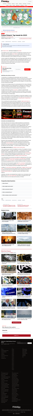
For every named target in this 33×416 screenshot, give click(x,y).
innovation (3, 41)
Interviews (9, 3)
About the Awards (24, 349)
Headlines (22, 5)
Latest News (2, 354)
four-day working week (10, 159)
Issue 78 (13, 358)
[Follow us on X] (19, 413)
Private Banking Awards (15, 398)
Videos (10, 5)
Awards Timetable (24, 350)
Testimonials (24, 354)
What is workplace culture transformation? (10, 195)
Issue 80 (13, 355)
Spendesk (19, 50)
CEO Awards (2, 379)
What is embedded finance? (7, 192)
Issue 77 (13, 359)
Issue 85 (13, 349)
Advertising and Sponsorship (4, 350)
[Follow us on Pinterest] (13, 413)
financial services (14, 41)
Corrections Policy (14, 392)
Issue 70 (13, 368)
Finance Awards (3, 402)
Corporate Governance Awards (5, 384)
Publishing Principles (14, 389)
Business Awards (3, 375)
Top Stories (5, 3)
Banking (20, 3)
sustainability (19, 41)
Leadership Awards (14, 374)
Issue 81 (13, 354)
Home (2, 31)
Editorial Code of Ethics (15, 393)
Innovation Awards (3, 394)
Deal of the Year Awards (4, 383)
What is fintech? (5, 183)
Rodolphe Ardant (5, 50)
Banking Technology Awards (4, 378)
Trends (26, 5)
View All (13, 369)
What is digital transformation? (8, 186)
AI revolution (15, 89)
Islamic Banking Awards (15, 375)
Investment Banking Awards (4, 397)
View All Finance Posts (16, 322)
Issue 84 (13, 350)
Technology (24, 3)
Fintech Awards (3, 388)
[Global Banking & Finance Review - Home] (8, 1)
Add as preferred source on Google (26, 38)
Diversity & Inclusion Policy (15, 394)
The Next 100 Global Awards (15, 384)
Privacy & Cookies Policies (4, 355)
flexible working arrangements (6, 171)
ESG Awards (2, 392)
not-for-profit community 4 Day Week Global (18, 158)
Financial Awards (14, 397)
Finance (17, 3)
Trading (7, 5)
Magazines (18, 5)
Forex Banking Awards (4, 393)
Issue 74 (13, 363)
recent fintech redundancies (11, 167)
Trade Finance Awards (15, 383)
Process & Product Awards (15, 379)
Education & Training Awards (4, 389)
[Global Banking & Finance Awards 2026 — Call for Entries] (16, 114)
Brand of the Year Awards (4, 374)
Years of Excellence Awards (15, 388)
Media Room (24, 355)
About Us (2, 349)
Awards (14, 5)
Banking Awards (3, 398)
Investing (28, 3)
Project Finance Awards (15, 378)
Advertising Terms (3, 358)
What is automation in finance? (8, 189)
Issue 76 (13, 360)
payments (23, 41)
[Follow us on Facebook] (16, 413)
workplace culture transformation (19, 147)
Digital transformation (8, 41)
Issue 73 (13, 364)
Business (13, 3)
